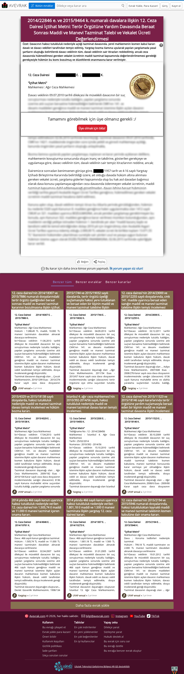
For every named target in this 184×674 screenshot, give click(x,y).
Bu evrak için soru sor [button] (117, 641)
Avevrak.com (37, 616)
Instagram (122, 616)
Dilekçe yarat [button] (111, 627)
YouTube (139, 616)
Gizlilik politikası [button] (52, 646)
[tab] (62, 281)
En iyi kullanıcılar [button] (84, 641)
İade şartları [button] (49, 650)
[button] (123, 6)
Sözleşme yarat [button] (113, 632)
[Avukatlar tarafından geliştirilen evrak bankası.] (14, 5)
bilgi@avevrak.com (97, 616)
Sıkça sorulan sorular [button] (55, 655)
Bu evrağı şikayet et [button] (54, 627)
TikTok (155, 616)
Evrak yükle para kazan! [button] (56, 632)
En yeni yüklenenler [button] (86, 632)
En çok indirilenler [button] (85, 627)
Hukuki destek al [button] (114, 636)
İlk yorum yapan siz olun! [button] (126, 268)
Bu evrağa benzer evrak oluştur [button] (123, 650)
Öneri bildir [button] (49, 636)
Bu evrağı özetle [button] (113, 646)
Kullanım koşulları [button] (53, 641)
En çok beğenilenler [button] (86, 636)
